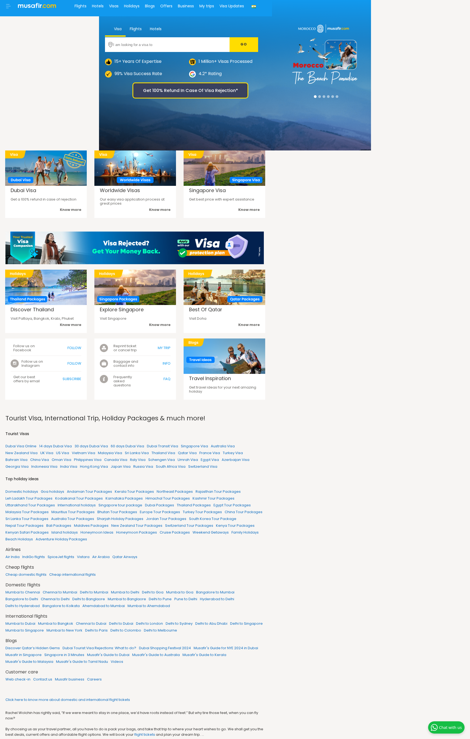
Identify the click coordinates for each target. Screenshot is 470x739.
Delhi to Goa (152, 592)
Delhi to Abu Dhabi (211, 623)
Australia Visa (223, 446)
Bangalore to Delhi (21, 599)
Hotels (98, 6)
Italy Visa (138, 459)
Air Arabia (101, 556)
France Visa (209, 452)
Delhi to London (149, 623)
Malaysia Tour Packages (27, 512)
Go (243, 44)
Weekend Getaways (211, 532)
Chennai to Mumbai (60, 592)
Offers (166, 6)
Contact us (42, 679)
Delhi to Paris (96, 630)
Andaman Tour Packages (89, 491)
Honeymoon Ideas (97, 532)
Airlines (13, 549)
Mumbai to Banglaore (127, 599)
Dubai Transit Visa (162, 446)
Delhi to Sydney (179, 623)
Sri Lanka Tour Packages (26, 518)
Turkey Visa (233, 452)
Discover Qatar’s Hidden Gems (32, 648)
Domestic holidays (21, 491)
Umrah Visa (188, 459)
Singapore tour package (120, 505)
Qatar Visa (187, 452)
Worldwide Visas (120, 190)
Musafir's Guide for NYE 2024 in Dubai (226, 648)
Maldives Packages (91, 525)
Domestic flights (22, 585)
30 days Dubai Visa (91, 446)
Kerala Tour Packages (134, 491)
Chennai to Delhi (55, 599)
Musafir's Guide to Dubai (108, 654)
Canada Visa (115, 459)
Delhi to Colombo (125, 630)
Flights (80, 6)
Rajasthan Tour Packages (218, 491)
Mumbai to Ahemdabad (149, 605)
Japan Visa (121, 466)
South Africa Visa (170, 466)
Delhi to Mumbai (94, 592)
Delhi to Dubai (121, 623)
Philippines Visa (87, 459)
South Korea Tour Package (212, 518)
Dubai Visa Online (20, 446)
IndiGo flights (33, 556)
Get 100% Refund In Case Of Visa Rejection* (190, 90)
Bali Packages (58, 525)
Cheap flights (19, 567)
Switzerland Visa (202, 466)
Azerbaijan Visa (235, 459)
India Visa (68, 466)
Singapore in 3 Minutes (64, 654)
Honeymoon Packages (136, 532)
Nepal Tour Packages (24, 525)
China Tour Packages (243, 512)
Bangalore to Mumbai (215, 592)
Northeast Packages (175, 491)
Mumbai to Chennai (22, 592)
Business (186, 6)
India (254, 10)
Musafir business (69, 679)
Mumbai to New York (64, 630)
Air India (12, 556)
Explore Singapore (122, 309)
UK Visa (46, 452)
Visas (114, 6)
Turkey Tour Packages (202, 512)
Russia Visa (143, 466)
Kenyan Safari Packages (27, 532)
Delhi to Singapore (246, 623)
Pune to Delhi (185, 599)
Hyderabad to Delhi (217, 599)
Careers (94, 679)
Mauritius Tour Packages (73, 512)
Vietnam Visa (83, 452)
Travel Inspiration (210, 378)
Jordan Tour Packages (166, 518)
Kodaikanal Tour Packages (79, 498)
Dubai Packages (159, 505)
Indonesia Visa (44, 466)
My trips (206, 6)
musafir (37, 7)
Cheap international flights (72, 574)
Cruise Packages (175, 532)
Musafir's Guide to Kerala (204, 654)
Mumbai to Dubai (20, 623)
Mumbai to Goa (179, 592)
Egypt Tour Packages (232, 505)
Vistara (83, 556)
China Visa (39, 459)
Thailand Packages (194, 505)
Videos (117, 661)
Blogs (150, 6)
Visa (117, 29)
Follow (74, 348)
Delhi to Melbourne (160, 630)
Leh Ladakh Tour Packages (28, 498)
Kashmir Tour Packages (213, 498)
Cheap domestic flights (26, 574)
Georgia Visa (17, 466)
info (167, 363)
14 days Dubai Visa (55, 446)
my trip (164, 348)
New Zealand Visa (21, 452)
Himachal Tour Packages (168, 498)
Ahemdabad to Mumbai (103, 605)
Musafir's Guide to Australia (156, 654)
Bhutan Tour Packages (117, 512)
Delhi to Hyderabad (22, 605)
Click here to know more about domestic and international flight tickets (67, 699)
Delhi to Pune (160, 599)
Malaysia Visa (110, 452)
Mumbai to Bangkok (55, 623)
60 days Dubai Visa (127, 446)
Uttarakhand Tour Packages (30, 505)
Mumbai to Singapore (24, 630)
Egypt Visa (210, 459)
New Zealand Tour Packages (136, 525)
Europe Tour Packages (160, 512)
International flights (26, 616)
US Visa (62, 452)
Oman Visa (61, 459)
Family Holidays (245, 532)
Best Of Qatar (205, 309)
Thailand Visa (163, 452)
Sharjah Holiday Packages (120, 518)
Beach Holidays (19, 539)
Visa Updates (231, 6)
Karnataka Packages (124, 498)
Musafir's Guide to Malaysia (29, 661)
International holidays (77, 505)
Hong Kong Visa (94, 466)
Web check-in (17, 679)
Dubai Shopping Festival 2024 (165, 648)
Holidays (132, 6)
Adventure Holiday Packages (61, 539)
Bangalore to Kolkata (61, 605)
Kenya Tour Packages (235, 525)
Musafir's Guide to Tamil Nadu (82, 661)
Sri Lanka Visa (137, 452)
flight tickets (144, 734)
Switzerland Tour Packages (189, 525)
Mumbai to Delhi (125, 592)
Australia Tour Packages (72, 518)
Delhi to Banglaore (88, 599)
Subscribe (72, 379)
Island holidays (64, 532)
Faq (167, 379)
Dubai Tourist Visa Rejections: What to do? (99, 648)
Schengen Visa (161, 459)
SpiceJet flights (61, 556)
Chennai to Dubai (91, 623)
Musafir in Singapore (23, 654)
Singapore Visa (207, 190)
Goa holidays (52, 491)
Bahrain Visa (16, 459)
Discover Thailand (32, 309)
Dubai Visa (23, 190)
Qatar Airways (124, 556)
